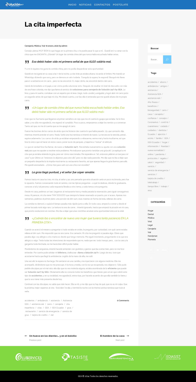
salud (150, 162)
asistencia (55, 300)
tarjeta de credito (39, 315)
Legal (150, 225)
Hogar (150, 211)
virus (150, 190)
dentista (162, 130)
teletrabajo (152, 182)
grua (69, 308)
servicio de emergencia (49, 311)
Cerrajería (29, 46)
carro (49, 304)
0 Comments (123, 300)
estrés (150, 138)
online (150, 154)
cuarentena (153, 126)
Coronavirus (153, 122)
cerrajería (59, 304)
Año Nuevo (153, 102)
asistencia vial (38, 304)
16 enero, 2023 (52, 46)
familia (159, 138)
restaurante (30, 311)
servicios (151, 174)
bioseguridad (153, 110)
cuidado (164, 126)
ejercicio (161, 134)
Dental (151, 214)
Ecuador (151, 134)
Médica (37, 46)
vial (52, 315)
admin (64, 46)
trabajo (164, 186)
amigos (163, 86)
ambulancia (43, 300)
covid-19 (164, 122)
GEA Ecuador (58, 308)
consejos (163, 118)
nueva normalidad (155, 150)
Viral (150, 221)
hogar (164, 142)
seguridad (159, 162)
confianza (152, 118)
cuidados (152, 130)
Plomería (152, 239)
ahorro (163, 82)
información (153, 146)
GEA (47, 308)
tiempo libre (153, 186)
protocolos (152, 158)
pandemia (160, 154)
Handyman (152, 236)
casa (150, 114)
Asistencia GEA (154, 94)
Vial (43, 46)
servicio (151, 166)
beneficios (152, 106)
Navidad (164, 146)
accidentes (29, 300)
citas (39, 308)
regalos (163, 158)
